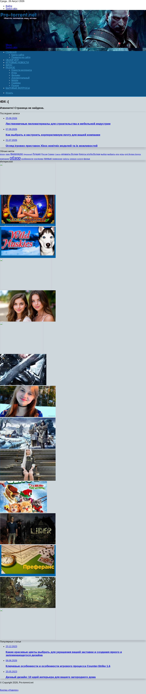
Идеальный (28, 154)
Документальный (20, 78)
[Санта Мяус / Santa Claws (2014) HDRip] (23, 512)
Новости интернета (21, 70)
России (44, 154)
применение (57, 159)
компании (4, 159)
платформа (38, 159)
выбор (104, 154)
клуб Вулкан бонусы (133, 154)
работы (66, 159)
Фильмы (15, 75)
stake (8, 154)
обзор (15, 158)
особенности (27, 159)
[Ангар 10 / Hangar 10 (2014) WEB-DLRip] (21, 352)
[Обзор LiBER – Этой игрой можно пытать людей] (28, 543)
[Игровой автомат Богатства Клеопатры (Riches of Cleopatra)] (28, 225)
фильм (87, 159)
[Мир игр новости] (19, 40)
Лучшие (37, 154)
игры (122, 154)
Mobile (14, 80)
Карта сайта (17, 55)
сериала (73, 159)
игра (117, 154)
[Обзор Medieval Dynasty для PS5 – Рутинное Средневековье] (28, 448)
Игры (14, 72)
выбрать (111, 154)
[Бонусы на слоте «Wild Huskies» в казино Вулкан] (28, 257)
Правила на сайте (21, 57)
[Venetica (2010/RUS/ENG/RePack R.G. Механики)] (28, 193)
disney (2, 154)
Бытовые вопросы (18, 88)
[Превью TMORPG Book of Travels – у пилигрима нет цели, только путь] (28, 607)
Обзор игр (12, 60)
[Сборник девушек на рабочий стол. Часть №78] (28, 321)
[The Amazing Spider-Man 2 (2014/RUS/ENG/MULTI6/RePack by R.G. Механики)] (28, 639)
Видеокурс (16, 154)
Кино (9, 65)
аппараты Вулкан (69, 154)
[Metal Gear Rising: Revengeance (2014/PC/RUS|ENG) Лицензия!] (23, 384)
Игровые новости (17, 62)
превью (48, 158)
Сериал (51, 154)
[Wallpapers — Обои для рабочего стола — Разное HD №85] (26, 289)
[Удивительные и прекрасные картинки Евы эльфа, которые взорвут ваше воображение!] (28, 480)
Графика (16, 83)
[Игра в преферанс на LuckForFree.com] (28, 575)
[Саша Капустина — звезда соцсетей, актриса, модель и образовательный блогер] (28, 416)
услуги (80, 159)
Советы (58, 154)
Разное (10, 67)
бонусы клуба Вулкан (89, 154)
